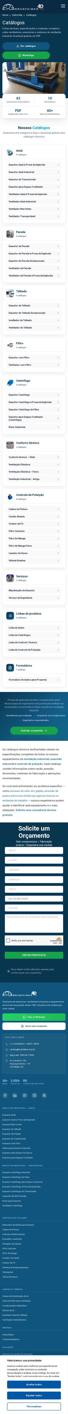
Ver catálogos (28, 46)
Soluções (7, 1347)
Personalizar (34, 1406)
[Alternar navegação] (63, 6)
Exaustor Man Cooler (12, 1124)
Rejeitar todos (34, 1395)
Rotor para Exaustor (11, 1200)
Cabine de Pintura (10, 1229)
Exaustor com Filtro (11, 1143)
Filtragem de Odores (11, 1243)
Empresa (7, 1328)
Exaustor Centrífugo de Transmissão (19, 1191)
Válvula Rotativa (10, 1277)
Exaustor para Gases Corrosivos (17, 1152)
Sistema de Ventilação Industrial (17, 1354)
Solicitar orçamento (32, 730)
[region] (34, 1384)
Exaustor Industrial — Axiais (18, 1108)
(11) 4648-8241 (17, 1043)
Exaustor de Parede (11, 1134)
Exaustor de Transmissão (14, 1138)
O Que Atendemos (10, 1339)
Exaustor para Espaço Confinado (17, 1157)
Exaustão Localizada (12, 1239)
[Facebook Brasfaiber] (5, 1095)
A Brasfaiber (8, 1334)
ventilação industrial (36, 759)
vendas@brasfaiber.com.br (22, 1049)
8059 (36, 1043)
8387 (29, 1043)
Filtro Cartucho (9, 1248)
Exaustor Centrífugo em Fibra (15, 1177)
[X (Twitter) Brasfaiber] (44, 1095)
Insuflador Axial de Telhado (15, 1315)
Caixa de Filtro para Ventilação (16, 1301)
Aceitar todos (34, 1384)
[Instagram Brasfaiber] (34, 1095)
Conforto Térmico (12, 1289)
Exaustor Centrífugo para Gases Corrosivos (22, 1181)
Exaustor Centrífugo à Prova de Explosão (21, 1186)
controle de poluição (30, 763)
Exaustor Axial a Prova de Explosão (18, 1119)
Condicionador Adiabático (14, 1305)
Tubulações (7, 1272)
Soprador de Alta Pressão (14, 1196)
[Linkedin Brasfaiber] (15, 1095)
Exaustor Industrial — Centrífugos (22, 1165)
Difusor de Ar (8, 1310)
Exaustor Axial (9, 1115)
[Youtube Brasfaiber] (24, 1095)
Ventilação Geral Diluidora (14, 1319)
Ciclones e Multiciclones (13, 1234)
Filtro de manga (9, 1253)
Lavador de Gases (10, 1258)
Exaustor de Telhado (11, 1129)
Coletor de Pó (8, 1262)
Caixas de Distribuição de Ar (15, 1296)
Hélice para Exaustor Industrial (16, 1148)
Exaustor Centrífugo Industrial (16, 1172)
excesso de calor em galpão (26, 791)
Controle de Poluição (14, 1218)
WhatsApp (28, 55)
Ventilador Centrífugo (12, 1205)
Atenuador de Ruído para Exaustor (18, 1224)
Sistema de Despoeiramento (15, 1267)
